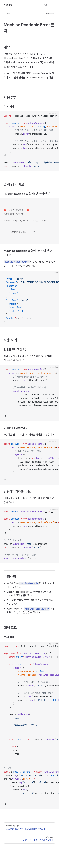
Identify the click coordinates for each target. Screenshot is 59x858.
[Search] (45, 5)
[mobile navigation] (54, 5)
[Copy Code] (54, 116)
